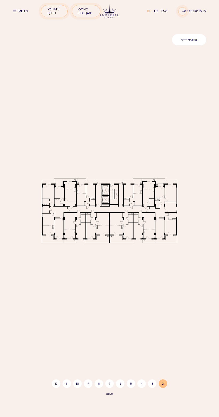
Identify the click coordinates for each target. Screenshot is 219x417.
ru (149, 11)
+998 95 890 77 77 (194, 11)
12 (56, 384)
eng (164, 11)
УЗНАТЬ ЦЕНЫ (53, 11)
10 (77, 384)
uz (156, 11)
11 (67, 384)
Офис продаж (85, 11)
